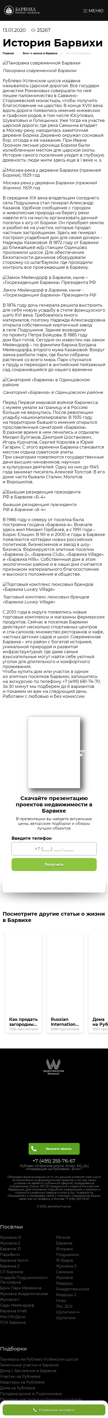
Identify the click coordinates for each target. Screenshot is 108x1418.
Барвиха (25, 10)
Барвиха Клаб (13, 1311)
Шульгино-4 (67, 1312)
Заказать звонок (59, 1149)
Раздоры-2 (66, 1294)
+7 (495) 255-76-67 (54, 1161)
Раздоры (64, 1283)
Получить (54, 864)
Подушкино (67, 1254)
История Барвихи (78, 53)
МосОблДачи (12, 1316)
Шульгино (66, 1317)
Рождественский (72, 1289)
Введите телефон (32, 838)
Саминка (64, 1272)
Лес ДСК (64, 1306)
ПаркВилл (10, 1254)
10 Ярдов (64, 1260)
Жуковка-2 (10, 1243)
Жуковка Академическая (24, 1293)
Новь (61, 1300)
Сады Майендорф (17, 1305)
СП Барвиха (11, 1272)
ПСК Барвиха (13, 1322)
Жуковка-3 (66, 1266)
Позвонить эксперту (56, 1410)
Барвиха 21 (10, 1249)
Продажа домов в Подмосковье (31, 1393)
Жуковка (64, 1277)
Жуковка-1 (9, 1299)
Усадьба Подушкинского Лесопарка (24, 1280)
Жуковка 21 (10, 1237)
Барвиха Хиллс (14, 1260)
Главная (8, 53)
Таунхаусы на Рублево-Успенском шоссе (39, 1359)
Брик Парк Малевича (20, 1288)
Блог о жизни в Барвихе (40, 53)
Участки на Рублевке (20, 1376)
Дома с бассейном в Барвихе (28, 1370)
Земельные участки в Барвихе (29, 1365)
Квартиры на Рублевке (22, 1382)
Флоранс (64, 1249)
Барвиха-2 (10, 1266)
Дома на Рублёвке (17, 1388)
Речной (63, 1237)
